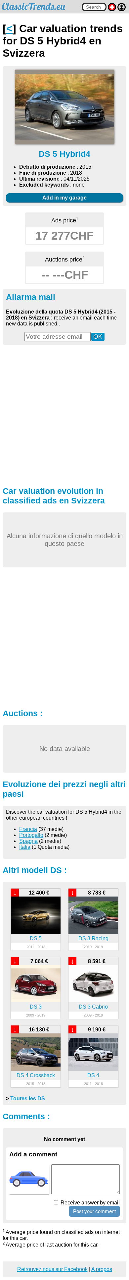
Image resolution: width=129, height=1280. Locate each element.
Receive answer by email (89, 1202)
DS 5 (36, 938)
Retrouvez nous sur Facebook (52, 1269)
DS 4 (93, 1075)
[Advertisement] (64, 414)
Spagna (28, 841)
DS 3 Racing (93, 938)
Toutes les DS (27, 1098)
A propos (101, 1269)
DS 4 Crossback (36, 1075)
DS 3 (36, 1007)
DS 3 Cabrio (93, 1007)
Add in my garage (64, 198)
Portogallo (31, 835)
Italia (24, 847)
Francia (28, 829)
